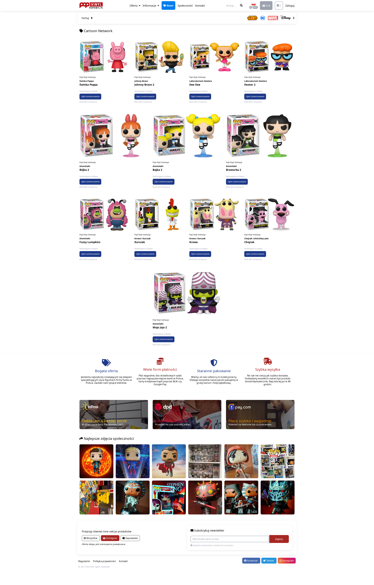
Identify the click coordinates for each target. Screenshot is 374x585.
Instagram (288, 560)
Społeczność (185, 5)
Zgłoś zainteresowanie (90, 96)
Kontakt (200, 5)
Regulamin (84, 561)
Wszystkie (92, 538)
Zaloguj (290, 5)
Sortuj (86, 18)
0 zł (267, 5)
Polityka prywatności (104, 561)
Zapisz (279, 539)
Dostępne (111, 538)
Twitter (270, 560)
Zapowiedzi (131, 538)
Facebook (252, 560)
